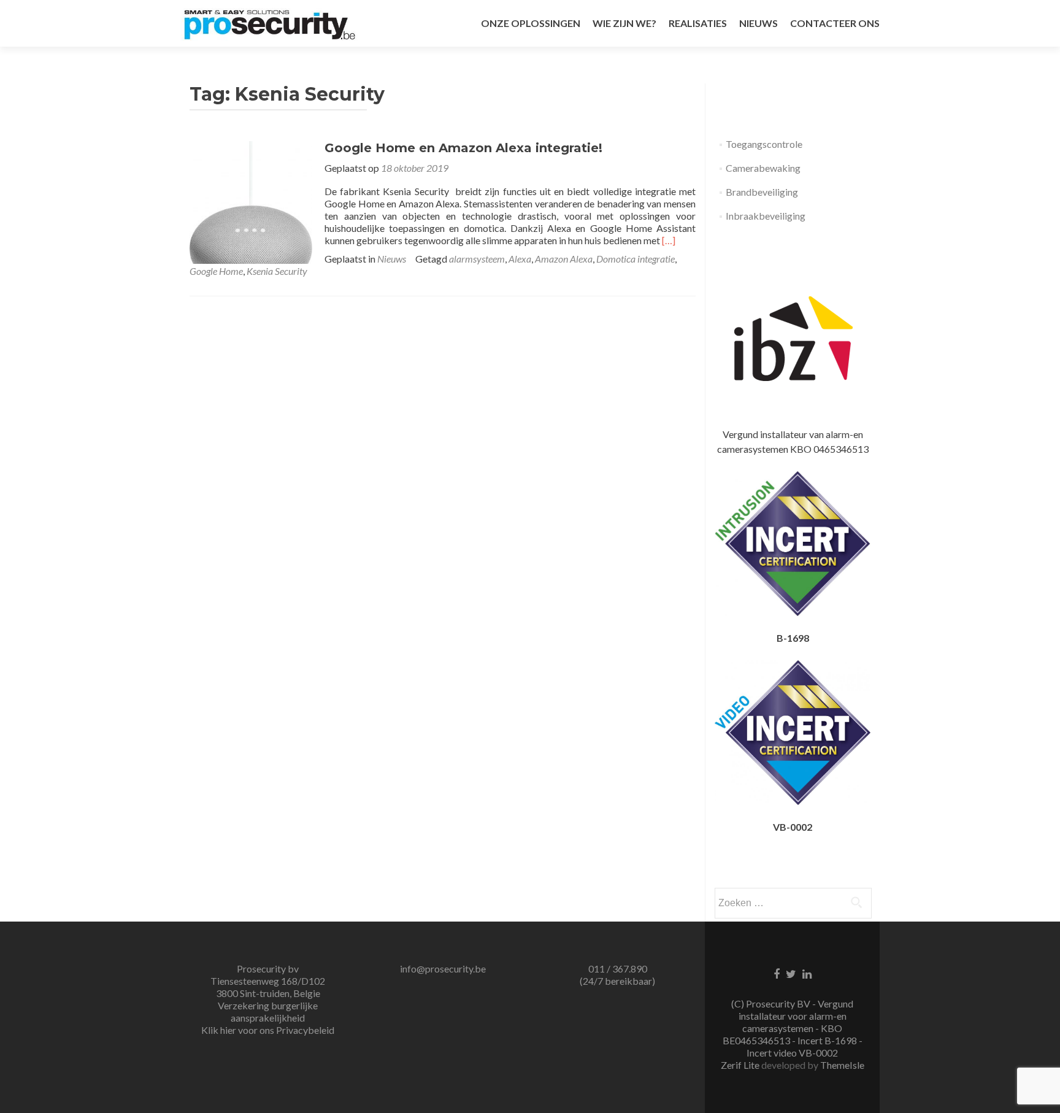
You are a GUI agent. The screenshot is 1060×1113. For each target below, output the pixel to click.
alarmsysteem (477, 258)
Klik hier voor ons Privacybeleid (267, 1030)
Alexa (520, 258)
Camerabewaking (763, 168)
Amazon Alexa (564, 258)
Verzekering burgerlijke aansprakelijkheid (268, 1011)
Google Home (216, 271)
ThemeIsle (842, 1065)
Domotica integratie (635, 258)
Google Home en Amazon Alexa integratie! (463, 148)
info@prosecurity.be (443, 968)
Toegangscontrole (764, 144)
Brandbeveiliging (762, 192)
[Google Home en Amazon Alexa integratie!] (251, 201)
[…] (668, 240)
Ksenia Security (277, 271)
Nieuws (391, 258)
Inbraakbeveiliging (765, 215)
